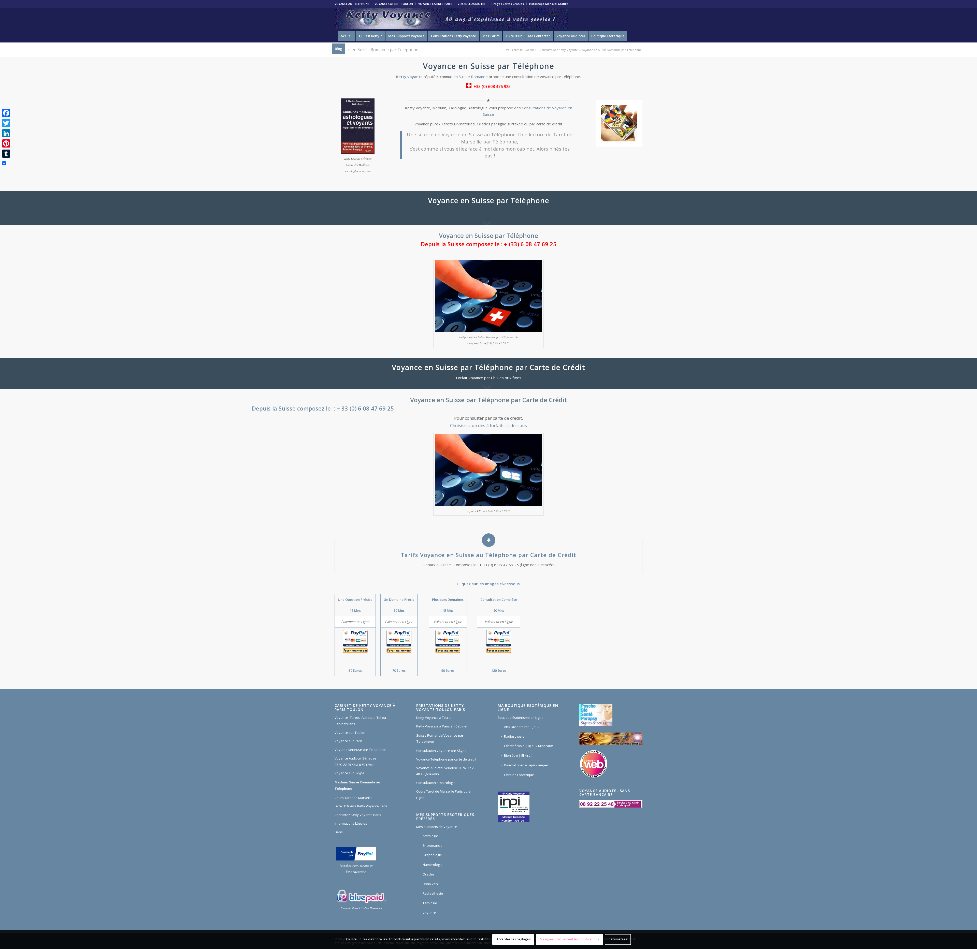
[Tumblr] (6, 154)
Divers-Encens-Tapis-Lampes (526, 765)
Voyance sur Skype (349, 773)
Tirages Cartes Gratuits (507, 4)
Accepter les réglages (513, 939)
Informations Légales (351, 823)
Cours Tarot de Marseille (353, 797)
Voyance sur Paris (349, 741)
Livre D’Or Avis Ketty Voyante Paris (361, 806)
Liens (339, 832)
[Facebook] (6, 113)
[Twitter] (6, 123)
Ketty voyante (409, 76)
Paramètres (618, 939)
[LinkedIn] (6, 133)
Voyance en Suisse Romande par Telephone (376, 49)
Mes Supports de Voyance (436, 826)
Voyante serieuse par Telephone (360, 749)
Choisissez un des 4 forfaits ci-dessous (488, 425)
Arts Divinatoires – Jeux (521, 726)
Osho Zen (430, 884)
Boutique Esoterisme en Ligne (520, 717)
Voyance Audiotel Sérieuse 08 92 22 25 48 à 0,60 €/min (355, 761)
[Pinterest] (6, 143)
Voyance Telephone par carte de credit (446, 759)
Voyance (429, 912)
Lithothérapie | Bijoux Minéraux (528, 745)
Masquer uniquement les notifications (570, 939)
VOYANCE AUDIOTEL (471, 4)
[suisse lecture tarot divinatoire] (619, 123)
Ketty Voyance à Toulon (434, 717)
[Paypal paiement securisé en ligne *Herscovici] (356, 853)
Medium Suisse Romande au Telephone (357, 785)
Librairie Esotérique (519, 774)
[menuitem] (353, 4)
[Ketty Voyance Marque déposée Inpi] (515, 806)
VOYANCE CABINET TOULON (394, 4)
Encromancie (432, 845)
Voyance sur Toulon (350, 732)
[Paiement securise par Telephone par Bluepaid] (361, 896)
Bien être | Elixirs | (518, 755)
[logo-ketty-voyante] (451, 18)
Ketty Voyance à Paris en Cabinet (441, 726)
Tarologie (430, 903)
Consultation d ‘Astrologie (435, 782)
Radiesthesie (433, 893)
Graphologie (432, 855)
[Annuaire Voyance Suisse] (610, 740)
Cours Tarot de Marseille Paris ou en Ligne (444, 794)
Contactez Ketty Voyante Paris (358, 814)
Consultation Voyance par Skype (441, 750)
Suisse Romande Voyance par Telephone (440, 738)
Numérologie (432, 864)
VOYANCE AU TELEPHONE (352, 4)
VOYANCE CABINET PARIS (435, 4)
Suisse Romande (473, 76)
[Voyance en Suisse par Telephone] (358, 126)
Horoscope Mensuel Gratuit (548, 4)
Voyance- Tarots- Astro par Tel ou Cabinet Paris (360, 720)
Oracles (429, 874)
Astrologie (430, 836)
